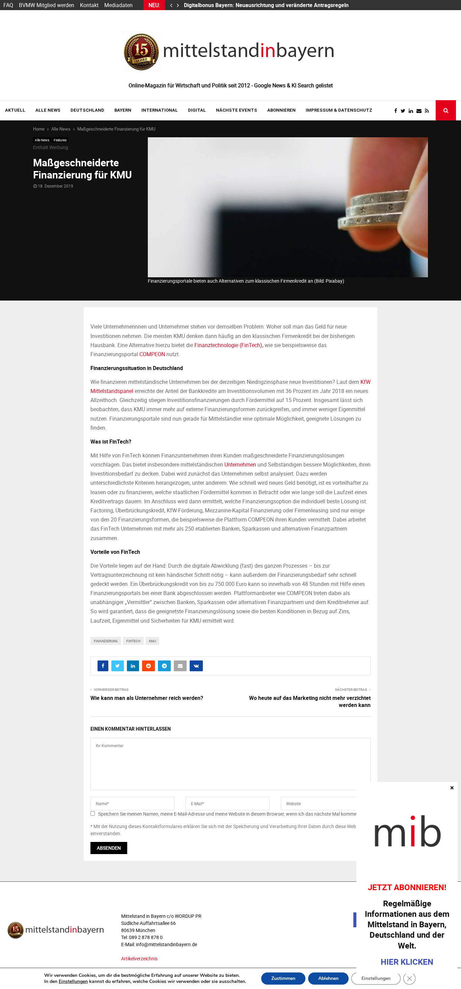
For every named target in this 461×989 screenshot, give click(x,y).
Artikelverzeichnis (139, 958)
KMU (152, 641)
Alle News (47, 110)
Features (60, 140)
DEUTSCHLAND (87, 110)
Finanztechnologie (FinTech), (228, 345)
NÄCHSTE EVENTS (236, 110)
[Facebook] (397, 111)
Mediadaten (118, 5)
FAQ (8, 5)
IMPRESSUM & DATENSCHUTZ (339, 110)
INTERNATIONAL (159, 110)
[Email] (420, 111)
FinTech (133, 641)
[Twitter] (405, 111)
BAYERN (122, 110)
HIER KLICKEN (407, 961)
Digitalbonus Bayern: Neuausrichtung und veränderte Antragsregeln (267, 5)
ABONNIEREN (281, 110)
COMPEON (152, 354)
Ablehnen (328, 978)
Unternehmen (240, 464)
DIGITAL (197, 110)
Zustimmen (283, 978)
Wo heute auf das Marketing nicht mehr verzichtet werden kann (310, 701)
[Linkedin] (412, 111)
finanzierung (106, 641)
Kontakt (89, 5)
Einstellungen (73, 982)
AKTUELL (15, 110)
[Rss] (428, 111)
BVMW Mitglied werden (46, 5)
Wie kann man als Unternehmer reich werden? (146, 698)
